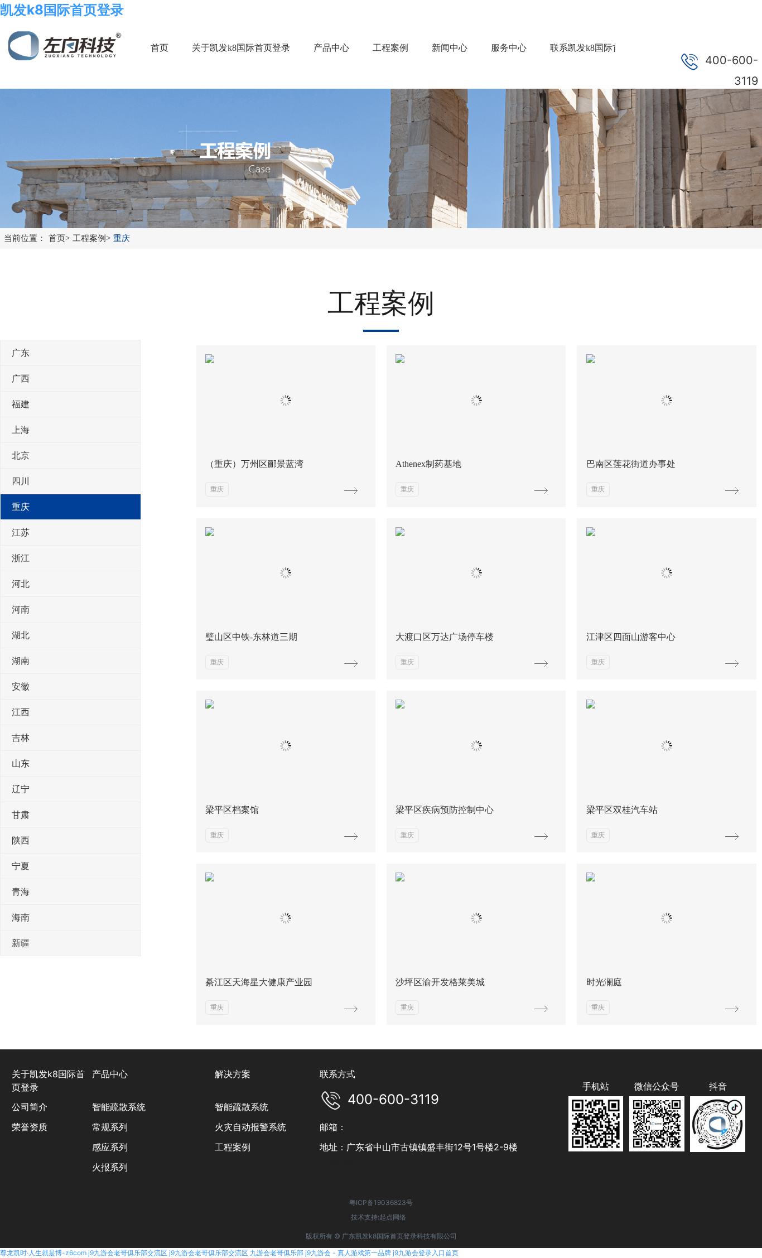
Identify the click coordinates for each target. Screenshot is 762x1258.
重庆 (121, 238)
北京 (21, 455)
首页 (59, 238)
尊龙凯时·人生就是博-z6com (43, 1253)
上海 (21, 430)
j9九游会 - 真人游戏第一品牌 (348, 1253)
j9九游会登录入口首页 (426, 1253)
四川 (21, 481)
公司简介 (29, 1106)
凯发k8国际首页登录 (62, 10)
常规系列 (110, 1126)
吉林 (21, 738)
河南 (21, 609)
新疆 (21, 943)
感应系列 (110, 1147)
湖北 (21, 635)
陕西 (21, 840)
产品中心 (110, 1073)
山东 (21, 763)
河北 (21, 584)
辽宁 (21, 789)
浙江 (21, 558)
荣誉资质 (29, 1126)
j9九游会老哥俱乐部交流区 (127, 1253)
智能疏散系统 (119, 1106)
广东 (21, 353)
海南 (21, 917)
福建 (21, 404)
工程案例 (91, 238)
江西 (21, 712)
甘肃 (21, 815)
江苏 (21, 532)
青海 (21, 891)
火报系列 (110, 1167)
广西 (21, 378)
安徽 (21, 686)
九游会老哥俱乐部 (276, 1253)
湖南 (21, 661)
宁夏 (21, 866)
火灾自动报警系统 (250, 1126)
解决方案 (232, 1073)
